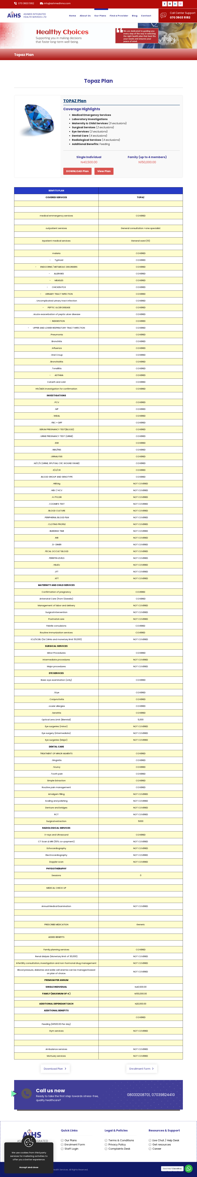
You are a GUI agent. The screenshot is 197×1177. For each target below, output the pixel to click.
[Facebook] (164, 3)
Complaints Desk (119, 1148)
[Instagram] (180, 3)
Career (156, 1148)
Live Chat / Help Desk (165, 1140)
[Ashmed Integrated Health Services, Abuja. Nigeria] (26, 14)
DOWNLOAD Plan (77, 171)
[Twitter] (170, 3)
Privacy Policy (117, 1144)
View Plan (104, 171)
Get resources (161, 1144)
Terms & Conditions (121, 1140)
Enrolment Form (75, 1144)
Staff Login (71, 1148)
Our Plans (71, 1140)
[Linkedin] (175, 3)
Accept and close (28, 1167)
